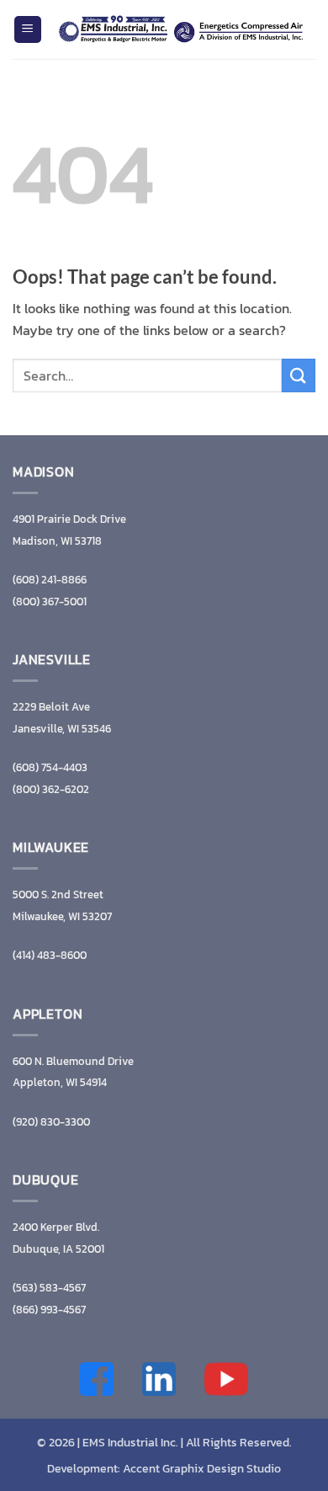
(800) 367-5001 (50, 602)
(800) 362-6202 (51, 789)
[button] (27, 30)
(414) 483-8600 (50, 955)
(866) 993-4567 (49, 1310)
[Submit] (298, 375)
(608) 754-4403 (50, 767)
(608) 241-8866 (50, 580)
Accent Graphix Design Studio (202, 1468)
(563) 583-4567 (49, 1288)
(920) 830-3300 (51, 1122)
